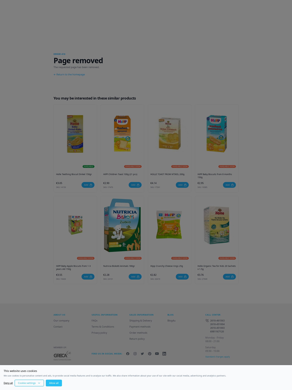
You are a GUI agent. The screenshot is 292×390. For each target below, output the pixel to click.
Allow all (54, 383)
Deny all (8, 383)
